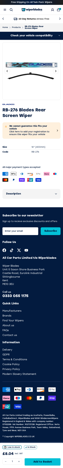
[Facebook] (4, 250)
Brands (6, 316)
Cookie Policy (11, 364)
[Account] (52, 10)
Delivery (7, 350)
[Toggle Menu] (4, 9)
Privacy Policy (11, 369)
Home (5, 27)
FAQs (5, 330)
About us (8, 325)
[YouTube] (26, 250)
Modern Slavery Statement (19, 374)
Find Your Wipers (13, 321)
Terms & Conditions (14, 359)
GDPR (6, 355)
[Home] (31, 9)
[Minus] (6, 461)
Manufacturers (11, 311)
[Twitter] (19, 250)
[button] (31, 194)
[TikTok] (11, 250)
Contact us (9, 335)
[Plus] (19, 461)
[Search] (11, 9)
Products (16, 27)
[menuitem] (4, 250)
